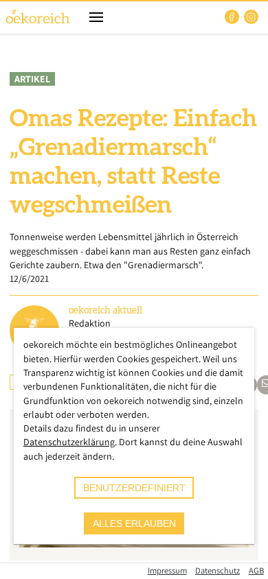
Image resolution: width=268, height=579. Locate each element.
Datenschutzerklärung (69, 442)
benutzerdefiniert (134, 487)
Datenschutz (217, 570)
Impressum (167, 570)
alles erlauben (134, 523)
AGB (256, 570)
